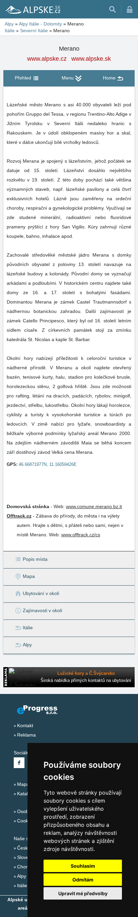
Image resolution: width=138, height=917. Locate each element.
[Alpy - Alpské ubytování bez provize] (32, 9)
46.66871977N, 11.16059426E (48, 464)
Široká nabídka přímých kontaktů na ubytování (86, 680)
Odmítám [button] (82, 879)
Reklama (26, 735)
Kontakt (25, 725)
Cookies (25, 820)
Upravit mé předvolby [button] (83, 893)
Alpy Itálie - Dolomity (40, 23)
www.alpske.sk (91, 58)
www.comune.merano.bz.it (94, 506)
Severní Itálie (34, 30)
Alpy (9, 23)
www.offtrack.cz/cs (80, 534)
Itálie (10, 30)
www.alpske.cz (47, 58)
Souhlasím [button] (83, 866)
